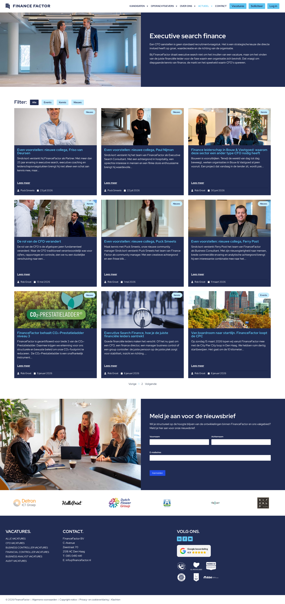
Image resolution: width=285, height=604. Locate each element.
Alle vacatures (16, 538)
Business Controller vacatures (27, 547)
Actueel (203, 6)
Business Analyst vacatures (24, 556)
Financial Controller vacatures (27, 552)
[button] (194, 551)
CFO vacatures (15, 543)
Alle (34, 102)
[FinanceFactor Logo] (28, 6)
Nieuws (78, 102)
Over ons (186, 6)
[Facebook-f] (184, 538)
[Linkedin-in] (179, 538)
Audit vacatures (16, 561)
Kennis (62, 102)
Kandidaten (137, 6)
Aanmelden (157, 473)
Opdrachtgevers (162, 6)
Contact (221, 6)
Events (48, 102)
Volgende (151, 384)
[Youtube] (190, 538)
